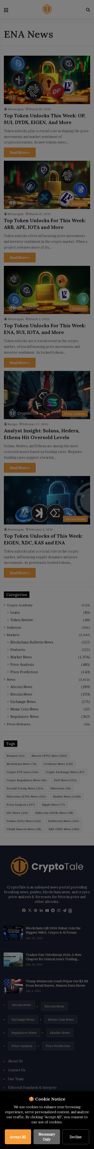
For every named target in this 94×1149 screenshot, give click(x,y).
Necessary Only (47, 1136)
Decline (76, 1137)
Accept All (18, 1137)
